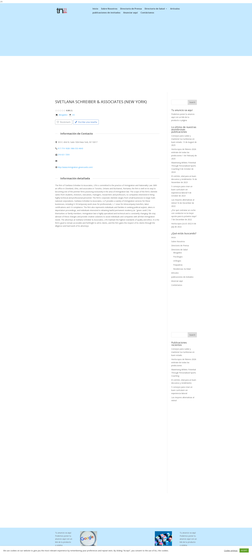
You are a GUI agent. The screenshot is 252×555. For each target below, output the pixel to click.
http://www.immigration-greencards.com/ (75, 167)
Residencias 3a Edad (182, 269)
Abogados (177, 252)
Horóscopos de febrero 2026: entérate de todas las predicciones (183, 152)
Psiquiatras (178, 265)
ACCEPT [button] (244, 550)
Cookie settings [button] (231, 550)
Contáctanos (147, 13)
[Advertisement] (126, 37)
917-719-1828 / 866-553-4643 (70, 148)
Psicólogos (178, 256)
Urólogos (177, 260)
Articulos (175, 9)
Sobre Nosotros (109, 9)
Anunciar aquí (130, 13)
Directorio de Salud (155, 9)
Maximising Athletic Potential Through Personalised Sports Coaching (183, 165)
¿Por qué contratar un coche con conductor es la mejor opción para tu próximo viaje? (183, 213)
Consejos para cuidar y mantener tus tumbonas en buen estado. (183, 139)
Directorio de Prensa (131, 9)
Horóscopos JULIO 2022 (181, 223)
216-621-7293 (64, 154)
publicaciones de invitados (106, 13)
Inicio (95, 9)
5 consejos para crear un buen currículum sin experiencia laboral (181, 189)
